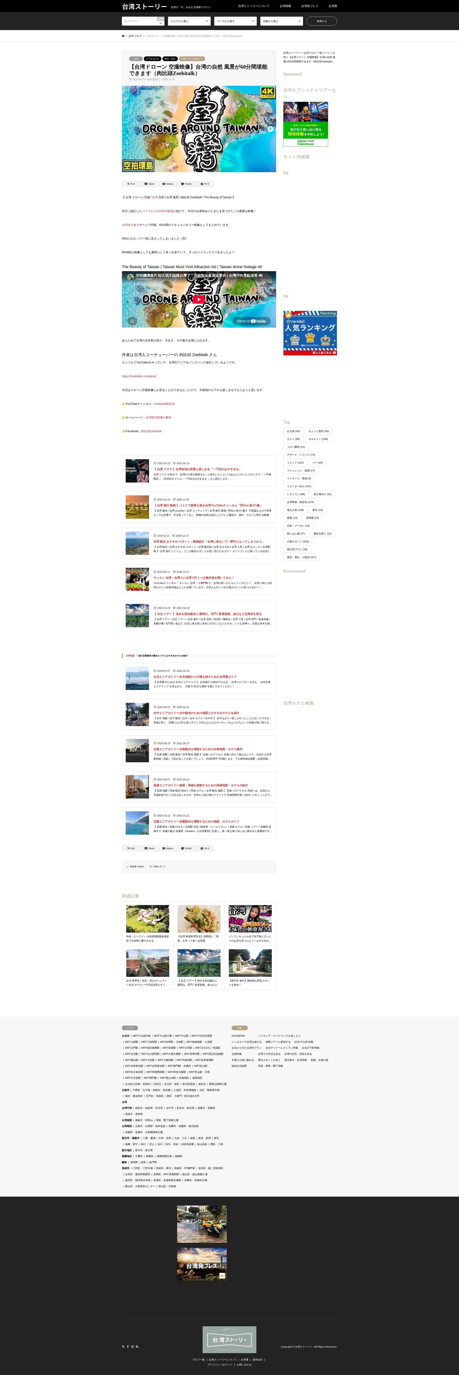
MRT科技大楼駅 (177, 1072)
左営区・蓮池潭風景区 (137, 1174)
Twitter (123, 1346)
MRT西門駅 (150, 1077)
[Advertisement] (310, 232)
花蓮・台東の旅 (319, 1060)
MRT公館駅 (131, 1041)
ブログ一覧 (198, 1359)
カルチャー (318, 439)
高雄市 (125, 1168)
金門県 (153, 1162)
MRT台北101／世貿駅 (207, 1047)
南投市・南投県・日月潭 (149, 1108)
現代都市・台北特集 (295, 1060)
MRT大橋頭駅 (165, 1060)
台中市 (170, 1108)
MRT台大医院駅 (150, 1053)
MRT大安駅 (148, 1060)
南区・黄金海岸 (134, 1096)
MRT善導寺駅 (192, 1053)
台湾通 (332, 6)
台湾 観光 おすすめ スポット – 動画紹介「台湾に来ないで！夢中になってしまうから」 (209, 541)
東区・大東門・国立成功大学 (183, 1096)
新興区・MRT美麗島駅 (166, 1174)
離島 (124, 1162)
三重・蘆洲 (149, 1138)
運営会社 (258, 1359)
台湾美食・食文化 (300, 502)
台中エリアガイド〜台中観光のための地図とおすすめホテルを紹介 (196, 712)
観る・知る (170, 58)
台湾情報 (285, 6)
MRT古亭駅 (185, 1047)
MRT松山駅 (200, 1065)
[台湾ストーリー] (229, 1351)
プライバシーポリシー (219, 1364)
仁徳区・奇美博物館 (185, 1090)
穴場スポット (159, 866)
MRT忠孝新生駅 (155, 1065)
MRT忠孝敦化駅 (134, 1065)
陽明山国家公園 (218, 1084)
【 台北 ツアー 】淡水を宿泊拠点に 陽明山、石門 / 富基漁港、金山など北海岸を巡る (207, 613)
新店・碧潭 (204, 1138)
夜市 (318, 509)
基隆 (192, 1138)
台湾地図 (130, 655)
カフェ (293, 439)
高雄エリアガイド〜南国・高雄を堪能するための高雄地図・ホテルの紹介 (200, 785)
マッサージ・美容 (299, 478)
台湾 (136, 58)
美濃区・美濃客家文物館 (167, 1180)
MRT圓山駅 (131, 1060)
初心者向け (323, 494)
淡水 (159, 1144)
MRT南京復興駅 (150, 1047)
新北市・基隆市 (130, 1138)
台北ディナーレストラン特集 (282, 1047)
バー (318, 462)
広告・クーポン (298, 525)
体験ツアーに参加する (192, 58)
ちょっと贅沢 (319, 431)
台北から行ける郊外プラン (247, 1047)
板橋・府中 (131, 1144)
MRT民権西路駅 (155, 1072)
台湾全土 (127, 224)
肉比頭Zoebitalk (151, 431)
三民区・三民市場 (143, 1168)
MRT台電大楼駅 (172, 1053)
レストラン (296, 494)
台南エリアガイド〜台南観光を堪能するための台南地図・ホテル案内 (197, 749)
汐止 (151, 1144)
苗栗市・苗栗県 (206, 1108)
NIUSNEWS (238, 1035)
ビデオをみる (152, 58)
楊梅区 (179, 1156)
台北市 (125, 1035)
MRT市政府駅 (184, 1060)
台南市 (125, 1090)
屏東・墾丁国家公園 (167, 1120)
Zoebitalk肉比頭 (164, 403)
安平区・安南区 (155, 1096)
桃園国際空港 (164, 1156)
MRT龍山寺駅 (168, 1077)
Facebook (128, 1346)
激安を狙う (323, 533)
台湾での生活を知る (269, 1053)
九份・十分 (180, 1138)
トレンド (295, 462)
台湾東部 (127, 1126)
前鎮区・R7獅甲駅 (184, 1168)
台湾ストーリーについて (254, 6)
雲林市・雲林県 (134, 1114)
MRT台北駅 (131, 1053)
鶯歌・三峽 (216, 1144)
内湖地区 (184, 1077)
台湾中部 (127, 1108)
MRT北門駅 (131, 1047)
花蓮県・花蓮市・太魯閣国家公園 (144, 1132)
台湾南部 (127, 1120)
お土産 (293, 431)
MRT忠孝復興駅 (204, 1060)
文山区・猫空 (171, 1084)
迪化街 (202, 1084)
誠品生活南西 (239, 1065)
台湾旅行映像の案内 (158, 417)
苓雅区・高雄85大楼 (195, 1180)
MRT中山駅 (181, 1035)
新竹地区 (127, 1150)
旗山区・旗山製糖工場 (194, 1174)
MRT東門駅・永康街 (179, 1065)
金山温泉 (202, 1144)
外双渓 (157, 1084)
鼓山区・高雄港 (167, 1186)
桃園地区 (127, 1156)
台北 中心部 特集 (303, 1041)
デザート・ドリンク (301, 454)
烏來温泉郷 (187, 1144)
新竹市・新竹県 (144, 1150)
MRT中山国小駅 (163, 1035)
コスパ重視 (296, 446)
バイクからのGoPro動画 (157, 211)
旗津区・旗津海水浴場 (137, 1180)
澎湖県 (134, 1162)
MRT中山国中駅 (142, 1035)
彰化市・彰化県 (185, 1108)
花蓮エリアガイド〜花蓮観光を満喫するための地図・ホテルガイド (196, 821)
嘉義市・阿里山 (144, 1120)
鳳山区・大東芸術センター (140, 1186)
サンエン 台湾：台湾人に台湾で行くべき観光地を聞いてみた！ (194, 577)
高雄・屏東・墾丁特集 (270, 1065)
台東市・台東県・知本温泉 (150, 1126)
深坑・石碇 (172, 1144)
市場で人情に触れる (243, 1060)
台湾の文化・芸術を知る (298, 1053)
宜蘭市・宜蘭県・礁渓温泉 (184, 1126)
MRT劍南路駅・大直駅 (199, 1041)
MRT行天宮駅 (133, 1077)
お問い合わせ (244, 1364)
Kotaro (141, 866)
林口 (143, 1144)
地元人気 (295, 509)
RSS (137, 1346)
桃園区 (149, 1156)
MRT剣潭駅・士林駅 (171, 1041)
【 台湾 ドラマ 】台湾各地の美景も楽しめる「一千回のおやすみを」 (197, 469)
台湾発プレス (309, 6)
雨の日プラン (297, 549)
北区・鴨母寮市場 (209, 1090)
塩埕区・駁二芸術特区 (210, 1168)
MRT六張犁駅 (149, 1041)
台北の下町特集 (311, 1047)
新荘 (216, 1138)
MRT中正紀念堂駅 (202, 1035)
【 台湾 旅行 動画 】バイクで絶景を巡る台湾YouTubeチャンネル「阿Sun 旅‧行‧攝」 (207, 505)
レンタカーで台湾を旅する (247, 1041)
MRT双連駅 (169, 1047)
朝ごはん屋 (296, 533)
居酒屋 (312, 517)
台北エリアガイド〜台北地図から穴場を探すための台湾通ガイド (195, 676)
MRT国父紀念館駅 (213, 1053)
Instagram (132, 1346)
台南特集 (237, 1053)
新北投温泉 (189, 1084)
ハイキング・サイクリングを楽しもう (279, 1035)
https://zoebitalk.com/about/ (139, 376)
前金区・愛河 (163, 1168)
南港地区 (197, 1077)
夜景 (292, 517)
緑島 (143, 1162)
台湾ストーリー (304, 1346)
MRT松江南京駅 (134, 1072)
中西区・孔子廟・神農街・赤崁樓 (151, 1090)
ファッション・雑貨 (301, 470)
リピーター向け (299, 486)
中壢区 (139, 1156)
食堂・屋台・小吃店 (301, 557)
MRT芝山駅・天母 (199, 1072)
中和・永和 (164, 1138)
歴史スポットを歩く (269, 1060)
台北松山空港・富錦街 (137, 1084)
